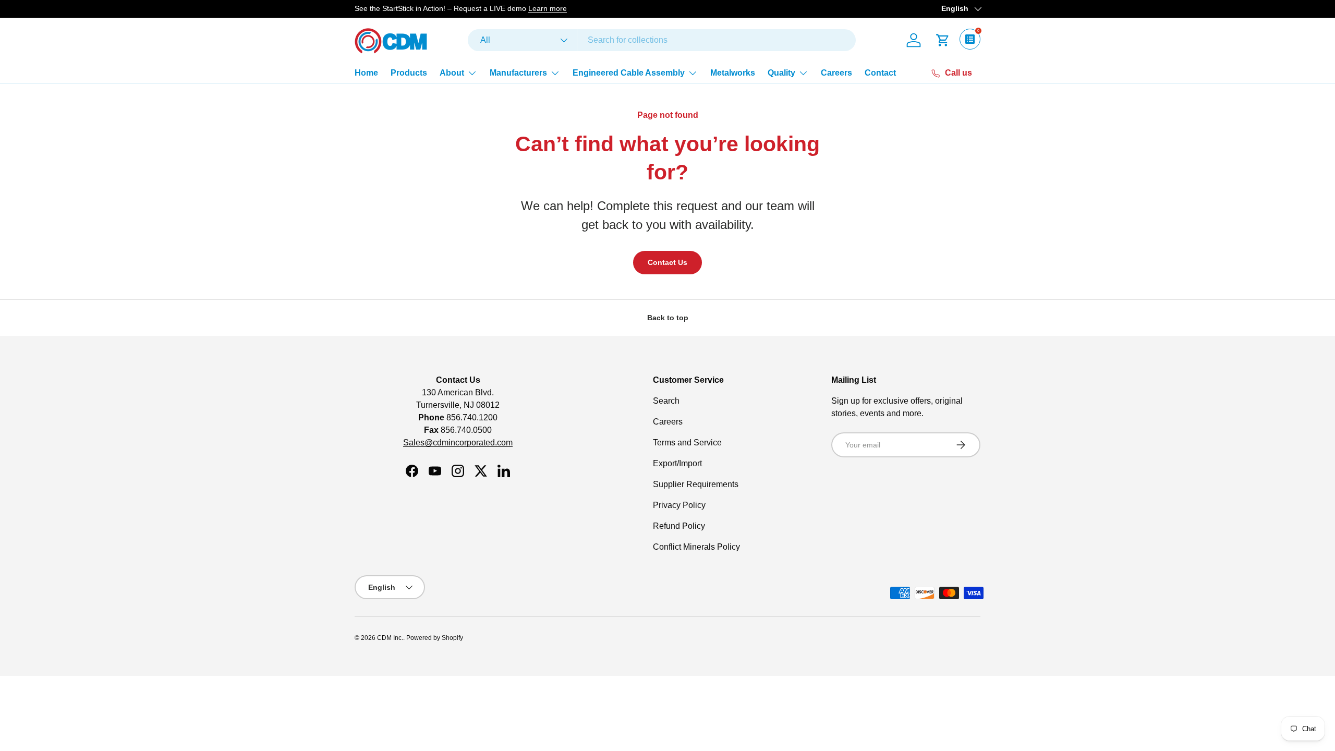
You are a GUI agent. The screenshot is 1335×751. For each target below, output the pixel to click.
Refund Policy (679, 526)
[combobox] (662, 40)
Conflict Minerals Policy (696, 546)
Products (409, 72)
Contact (880, 72)
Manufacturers (518, 72)
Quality (781, 72)
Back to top (667, 317)
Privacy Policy (679, 505)
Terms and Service (687, 442)
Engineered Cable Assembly (629, 72)
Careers (836, 72)
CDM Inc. (390, 637)
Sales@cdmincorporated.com (458, 442)
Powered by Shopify (434, 637)
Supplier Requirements (695, 484)
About (452, 72)
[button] (942, 40)
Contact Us (667, 262)
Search (666, 400)
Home (366, 72)
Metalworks (732, 72)
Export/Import (677, 463)
